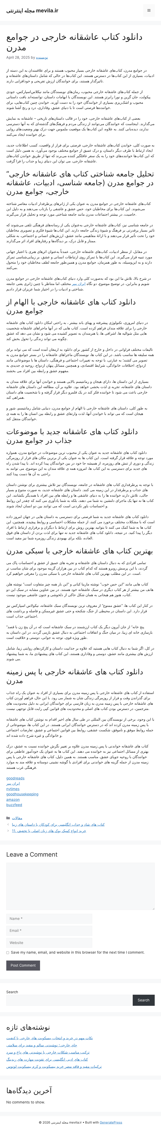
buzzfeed (14, 805)
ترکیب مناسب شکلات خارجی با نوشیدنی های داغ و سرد (48, 1052)
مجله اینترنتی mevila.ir (32, 10)
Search (12, 992)
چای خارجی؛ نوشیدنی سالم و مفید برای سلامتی (41, 1045)
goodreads (15, 778)
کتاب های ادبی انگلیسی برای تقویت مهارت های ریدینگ (47, 1059)
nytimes (12, 789)
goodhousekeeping (22, 794)
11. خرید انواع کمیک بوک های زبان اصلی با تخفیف (49, 831)
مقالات (17, 818)
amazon (13, 800)
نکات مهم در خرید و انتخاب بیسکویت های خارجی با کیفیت (49, 1038)
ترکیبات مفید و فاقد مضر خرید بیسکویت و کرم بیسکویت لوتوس (54, 1066)
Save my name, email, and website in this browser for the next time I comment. (78, 952)
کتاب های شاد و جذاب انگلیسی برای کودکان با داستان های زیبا (58, 824)
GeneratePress (111, 1122)
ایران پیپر (79, 284)
